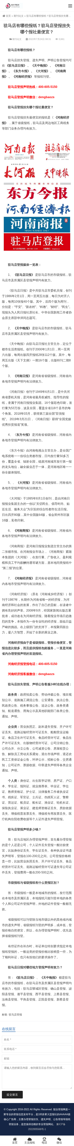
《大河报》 (42, 71)
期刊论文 (19, 15)
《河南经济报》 (22, 76)
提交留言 (12, 1094)
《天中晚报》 (40, 65)
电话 (44, 1142)
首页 (8, 15)
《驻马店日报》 (16, 65)
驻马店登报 (15, 1014)
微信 (59, 1142)
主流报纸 (29, 1142)
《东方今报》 (21, 71)
